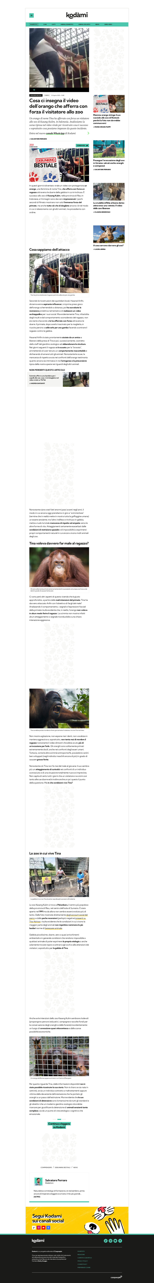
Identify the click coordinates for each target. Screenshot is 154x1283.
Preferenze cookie (84, 1267)
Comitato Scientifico (85, 1258)
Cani (45, 24)
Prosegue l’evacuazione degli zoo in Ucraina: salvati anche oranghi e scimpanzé (108, 163)
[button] (34, 1228)
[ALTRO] (37, 1197)
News (97, 24)
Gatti (53, 24)
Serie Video (108, 24)
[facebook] (120, 1241)
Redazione (81, 1254)
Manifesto (33, 24)
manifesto (81, 1251)
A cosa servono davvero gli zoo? (108, 245)
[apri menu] (31, 15)
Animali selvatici (84, 24)
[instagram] (110, 1241)
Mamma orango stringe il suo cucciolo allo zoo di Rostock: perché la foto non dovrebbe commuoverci (106, 119)
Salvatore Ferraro (56, 1180)
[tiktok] (106, 1241)
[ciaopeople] (116, 1277)
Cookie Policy (82, 1264)
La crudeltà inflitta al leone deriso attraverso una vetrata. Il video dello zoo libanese (108, 206)
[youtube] (115, 1241)
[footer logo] (51, 1241)
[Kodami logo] (77, 15)
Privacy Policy (83, 1261)
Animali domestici (67, 24)
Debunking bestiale (35, 95)
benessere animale (53, 928)
